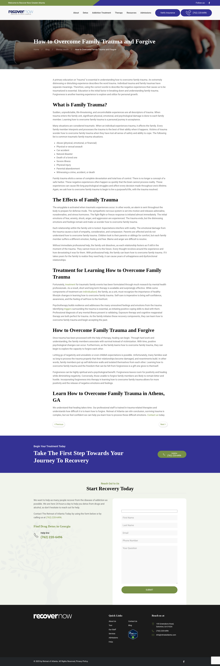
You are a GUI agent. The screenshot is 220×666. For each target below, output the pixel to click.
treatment (70, 284)
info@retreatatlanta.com (166, 635)
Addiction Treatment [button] (101, 13)
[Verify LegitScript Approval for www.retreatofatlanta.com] (133, 634)
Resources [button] (131, 13)
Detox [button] (85, 13)
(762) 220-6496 (53, 517)
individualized (90, 291)
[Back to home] (21, 13)
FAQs (111, 642)
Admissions (145, 13)
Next (162, 424)
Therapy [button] (119, 13)
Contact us (152, 415)
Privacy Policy (82, 661)
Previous (59, 424)
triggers (68, 309)
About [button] (76, 13)
